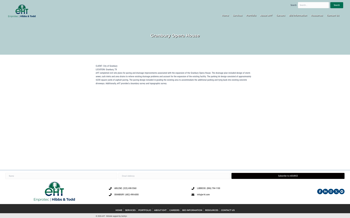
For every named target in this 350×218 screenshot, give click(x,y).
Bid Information (192, 210)
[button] (336, 5)
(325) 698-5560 (129, 188)
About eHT (160, 210)
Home (119, 210)
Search (294, 5)
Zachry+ (124, 216)
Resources (211, 210)
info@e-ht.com (203, 194)
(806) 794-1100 (213, 188)
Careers (174, 210)
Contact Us (228, 210)
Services (130, 210)
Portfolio (144, 210)
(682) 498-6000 (132, 194)
